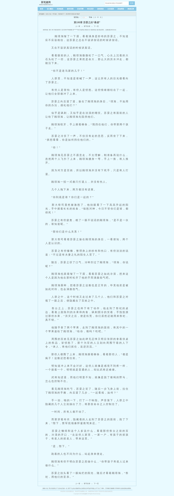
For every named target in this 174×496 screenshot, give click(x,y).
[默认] (81, 17)
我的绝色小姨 (94, 30)
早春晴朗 (69, 30)
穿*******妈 (76, 30)
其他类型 (121, 9)
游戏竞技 (100, 9)
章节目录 (87, 26)
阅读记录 (131, 9)
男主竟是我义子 (53, 488)
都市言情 (70, 9)
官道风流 (82, 30)
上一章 (77, 26)
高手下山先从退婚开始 (74, 488)
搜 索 (131, 3)
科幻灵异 (90, 9)
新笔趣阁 (41, 14)
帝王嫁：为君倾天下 (58, 14)
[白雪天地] (86, 17)
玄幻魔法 (50, 9)
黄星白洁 (87, 30)
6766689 (117, 488)
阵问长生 (113, 30)
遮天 (50, 30)
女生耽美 (110, 9)
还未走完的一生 (62, 488)
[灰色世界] (84, 17)
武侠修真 (60, 9)
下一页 (96, 26)
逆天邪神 (64, 30)
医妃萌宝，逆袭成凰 (105, 30)
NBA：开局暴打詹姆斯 (107, 488)
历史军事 (80, 9)
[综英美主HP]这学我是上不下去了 (91, 488)
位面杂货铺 (123, 488)
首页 (41, 9)
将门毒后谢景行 (56, 30)
